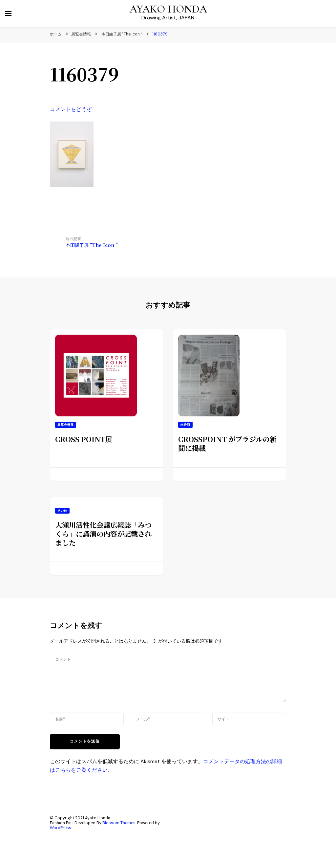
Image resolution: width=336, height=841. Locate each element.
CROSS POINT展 (83, 439)
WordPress (60, 827)
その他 (62, 511)
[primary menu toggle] (8, 13)
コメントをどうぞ (71, 109)
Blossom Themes (119, 823)
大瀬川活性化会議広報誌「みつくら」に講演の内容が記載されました (103, 533)
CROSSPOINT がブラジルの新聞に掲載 (227, 443)
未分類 (185, 425)
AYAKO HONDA (168, 9)
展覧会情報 (81, 34)
